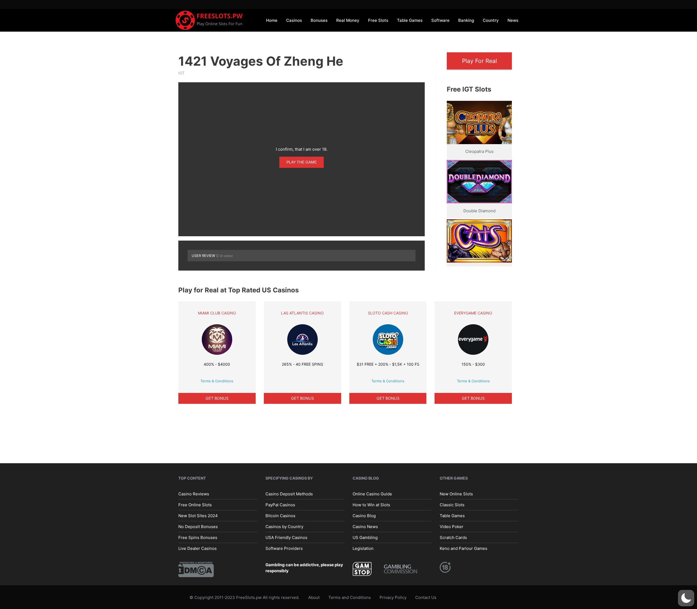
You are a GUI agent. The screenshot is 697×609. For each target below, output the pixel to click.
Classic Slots (452, 504)
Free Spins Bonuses (197, 537)
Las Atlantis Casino (302, 313)
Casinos (294, 20)
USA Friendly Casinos (286, 537)
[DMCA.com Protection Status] (196, 569)
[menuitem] (272, 20)
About (314, 597)
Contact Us (425, 597)
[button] (686, 598)
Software (440, 20)
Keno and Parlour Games (463, 548)
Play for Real (479, 60)
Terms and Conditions (349, 597)
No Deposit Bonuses (198, 526)
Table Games (410, 20)
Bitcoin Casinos (280, 515)
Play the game (301, 162)
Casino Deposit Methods (289, 493)
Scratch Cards (453, 537)
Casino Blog (364, 515)
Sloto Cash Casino (388, 313)
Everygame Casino (473, 313)
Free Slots (378, 20)
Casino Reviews (193, 493)
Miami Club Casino (217, 313)
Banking (466, 20)
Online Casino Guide (372, 493)
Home (271, 20)
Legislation (363, 548)
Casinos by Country (284, 526)
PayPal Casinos (280, 504)
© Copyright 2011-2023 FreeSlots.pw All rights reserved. (244, 597)
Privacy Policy (393, 597)
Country (491, 20)
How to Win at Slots (371, 504)
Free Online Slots (195, 504)
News (513, 20)
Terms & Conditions (216, 381)
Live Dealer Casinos (197, 548)
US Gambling (365, 537)
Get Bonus (217, 398)
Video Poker (451, 526)
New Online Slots (456, 493)
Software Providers (284, 548)
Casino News (365, 526)
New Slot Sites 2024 (198, 515)
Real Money (347, 20)
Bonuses (319, 20)
